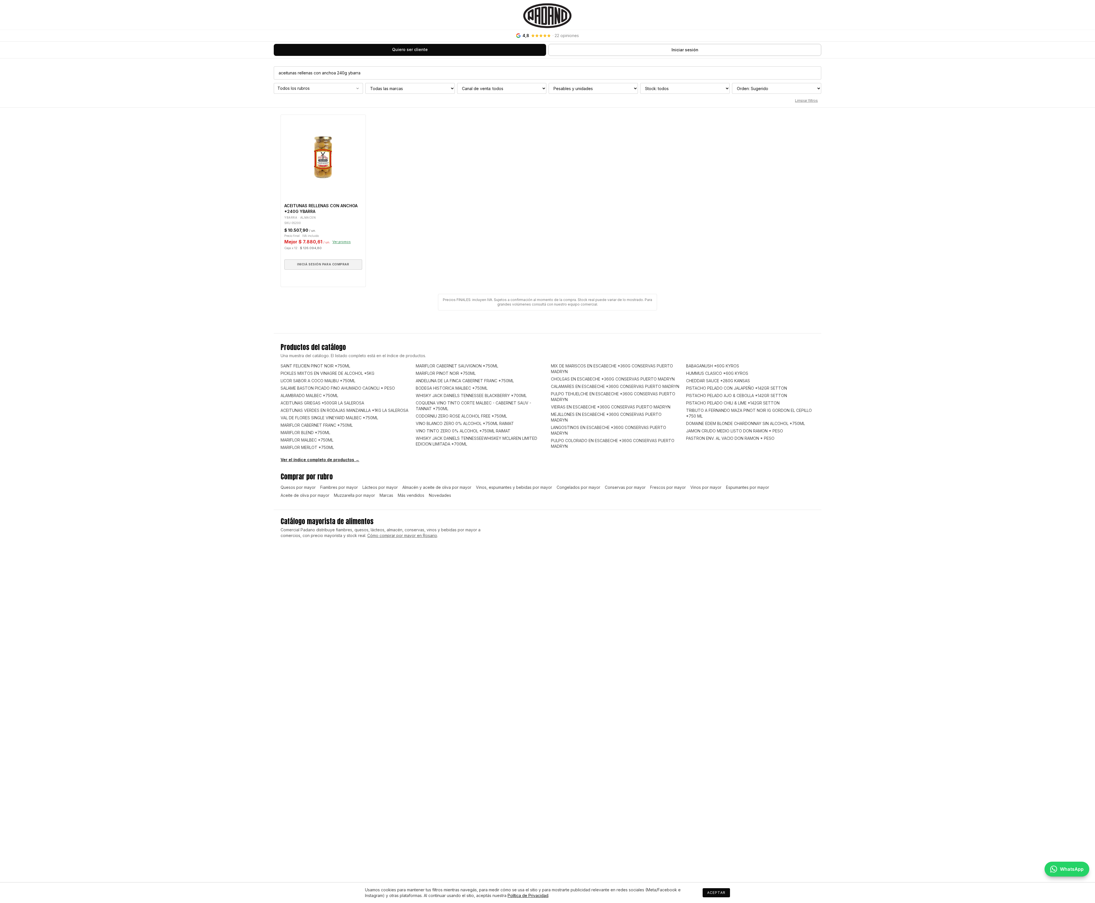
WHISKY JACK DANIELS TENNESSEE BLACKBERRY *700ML (471, 395)
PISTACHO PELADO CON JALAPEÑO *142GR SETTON (736, 388)
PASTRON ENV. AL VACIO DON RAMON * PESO (730, 438)
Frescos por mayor (668, 487)
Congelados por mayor (578, 487)
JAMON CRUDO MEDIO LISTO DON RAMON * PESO (734, 430)
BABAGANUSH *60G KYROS (712, 365)
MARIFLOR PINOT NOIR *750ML (446, 373)
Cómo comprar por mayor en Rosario (402, 535)
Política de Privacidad (528, 895)
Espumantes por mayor (747, 487)
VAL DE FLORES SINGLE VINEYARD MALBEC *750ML (329, 417)
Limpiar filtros (806, 100)
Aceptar (716, 892)
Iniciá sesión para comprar (323, 264)
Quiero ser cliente (410, 49)
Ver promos (341, 242)
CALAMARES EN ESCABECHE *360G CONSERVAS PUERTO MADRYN (615, 386)
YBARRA (290, 217)
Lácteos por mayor (380, 487)
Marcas (386, 495)
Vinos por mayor (705, 487)
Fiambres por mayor (339, 487)
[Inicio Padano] (547, 15)
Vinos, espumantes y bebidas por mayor (514, 487)
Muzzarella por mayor (354, 495)
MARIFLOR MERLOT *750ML (307, 447)
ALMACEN (308, 217)
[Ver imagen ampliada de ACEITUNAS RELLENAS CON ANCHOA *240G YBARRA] (323, 157)
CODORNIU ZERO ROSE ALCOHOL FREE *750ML (461, 416)
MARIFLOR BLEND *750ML (305, 432)
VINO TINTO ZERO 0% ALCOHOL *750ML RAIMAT (463, 430)
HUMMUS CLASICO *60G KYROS (717, 373)
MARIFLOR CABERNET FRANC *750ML (317, 425)
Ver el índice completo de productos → (320, 459)
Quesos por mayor (298, 487)
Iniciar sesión (685, 49)
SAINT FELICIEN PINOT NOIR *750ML (315, 365)
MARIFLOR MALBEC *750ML (307, 440)
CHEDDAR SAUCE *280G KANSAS (718, 380)
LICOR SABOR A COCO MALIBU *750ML (318, 380)
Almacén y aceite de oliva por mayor (436, 487)
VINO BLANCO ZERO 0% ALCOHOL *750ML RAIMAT (465, 423)
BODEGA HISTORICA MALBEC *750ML (452, 388)
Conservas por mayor (625, 487)
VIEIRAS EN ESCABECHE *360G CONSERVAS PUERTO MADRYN (610, 406)
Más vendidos (411, 495)
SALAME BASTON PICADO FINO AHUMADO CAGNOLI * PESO (338, 388)
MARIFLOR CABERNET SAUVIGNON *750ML (457, 365)
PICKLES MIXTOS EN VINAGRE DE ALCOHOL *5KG (327, 373)
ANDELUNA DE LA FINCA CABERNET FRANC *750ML (465, 380)
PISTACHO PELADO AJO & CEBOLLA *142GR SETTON (736, 395)
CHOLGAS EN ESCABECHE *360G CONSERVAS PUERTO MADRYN (613, 379)
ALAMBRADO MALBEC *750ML (309, 395)
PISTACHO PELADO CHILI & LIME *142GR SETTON (733, 402)
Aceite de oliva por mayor (305, 495)
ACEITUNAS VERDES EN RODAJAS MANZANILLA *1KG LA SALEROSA (344, 410)
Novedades (440, 495)
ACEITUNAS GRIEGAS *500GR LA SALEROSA (322, 402)
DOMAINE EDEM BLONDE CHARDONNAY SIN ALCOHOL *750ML (745, 423)
